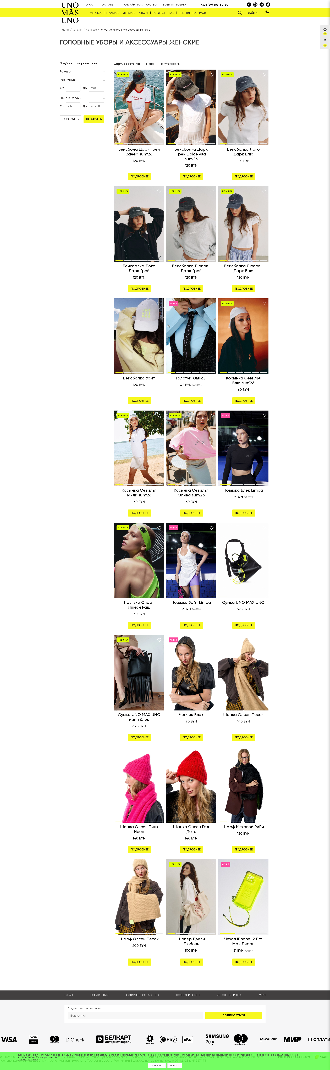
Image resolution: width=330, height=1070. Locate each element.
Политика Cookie (28, 1059)
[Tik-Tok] (262, 4)
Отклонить (157, 1065)
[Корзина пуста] (267, 12)
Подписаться (234, 1015)
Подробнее (139, 176)
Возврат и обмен (188, 995)
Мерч (262, 995)
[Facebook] (249, 4)
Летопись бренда (229, 995)
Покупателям (99, 995)
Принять (174, 1065)
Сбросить (70, 119)
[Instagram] (255, 4)
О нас (68, 995)
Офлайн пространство (142, 995)
